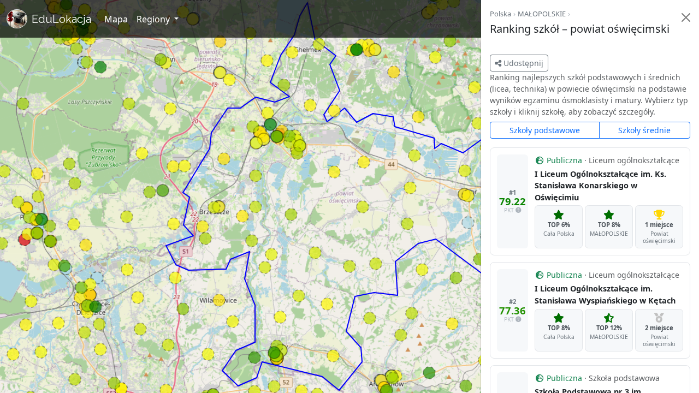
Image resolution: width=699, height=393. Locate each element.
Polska (500, 14)
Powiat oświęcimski (659, 237)
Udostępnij (522, 63)
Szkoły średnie (644, 130)
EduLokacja (61, 19)
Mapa (116, 19)
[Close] (686, 17)
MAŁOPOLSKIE (542, 14)
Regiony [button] (154, 19)
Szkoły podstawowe (545, 130)
